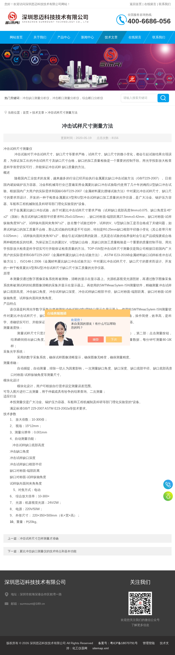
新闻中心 (87, 37)
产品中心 (63, 37)
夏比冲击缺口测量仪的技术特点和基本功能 (48, 551)
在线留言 (150, 4)
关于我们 (40, 37)
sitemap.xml (100, 648)
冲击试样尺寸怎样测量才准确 (39, 538)
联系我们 (165, 4)
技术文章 (111, 37)
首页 (26, 112)
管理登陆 (149, 643)
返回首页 (136, 4)
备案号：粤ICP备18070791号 (118, 643)
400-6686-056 (168, 484)
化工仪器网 (79, 648)
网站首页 (16, 37)
